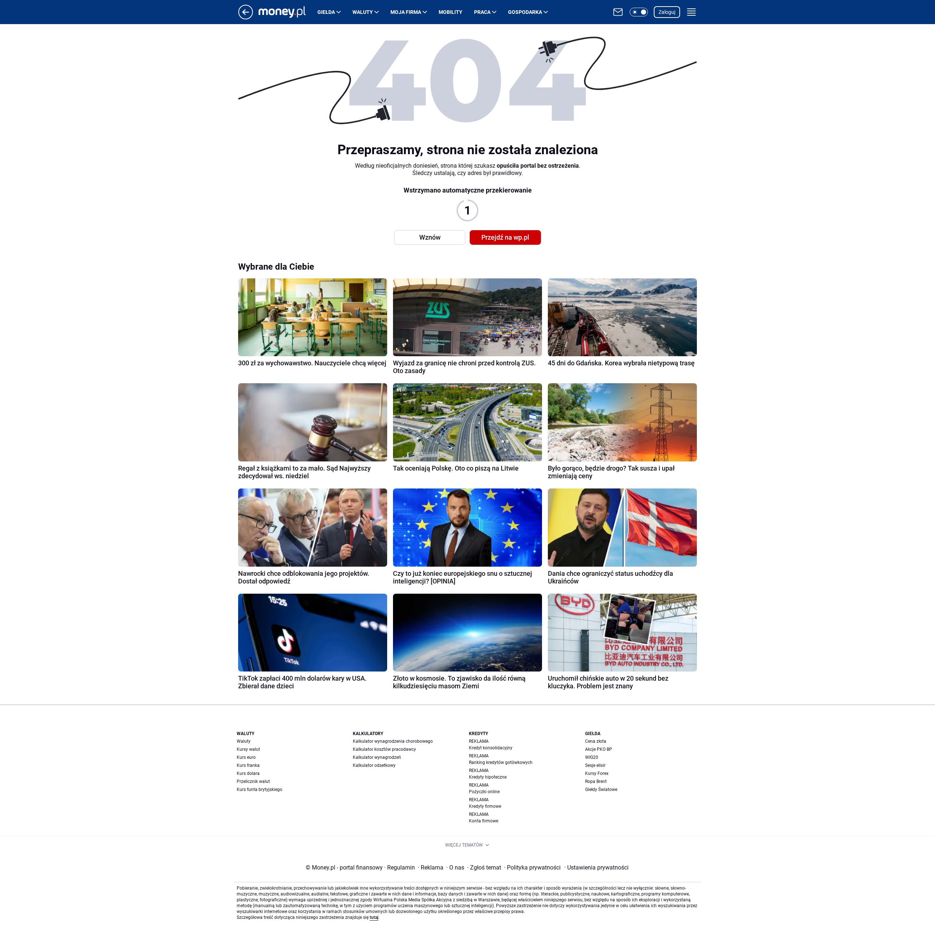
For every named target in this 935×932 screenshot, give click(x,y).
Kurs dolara (248, 773)
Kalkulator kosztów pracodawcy (384, 749)
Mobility (450, 12)
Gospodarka (525, 12)
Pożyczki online (484, 791)
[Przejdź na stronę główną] (245, 17)
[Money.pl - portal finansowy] (288, 12)
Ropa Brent (596, 781)
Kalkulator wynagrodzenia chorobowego (393, 741)
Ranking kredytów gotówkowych (501, 762)
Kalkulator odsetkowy (374, 765)
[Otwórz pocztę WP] (618, 12)
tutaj (374, 917)
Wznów (429, 237)
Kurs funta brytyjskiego (259, 789)
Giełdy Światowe (601, 789)
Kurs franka (248, 765)
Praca (482, 12)
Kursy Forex (596, 773)
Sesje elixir (595, 765)
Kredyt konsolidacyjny (490, 747)
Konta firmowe (483, 820)
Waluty (362, 12)
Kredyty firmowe (485, 806)
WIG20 (591, 757)
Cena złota (595, 741)
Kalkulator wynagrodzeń (377, 757)
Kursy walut (248, 749)
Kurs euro (246, 757)
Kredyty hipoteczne (488, 777)
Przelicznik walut (253, 781)
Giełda (326, 12)
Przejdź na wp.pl (505, 237)
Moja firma (405, 12)
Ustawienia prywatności (596, 867)
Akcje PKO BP (598, 749)
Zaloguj (667, 12)
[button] (639, 12)
